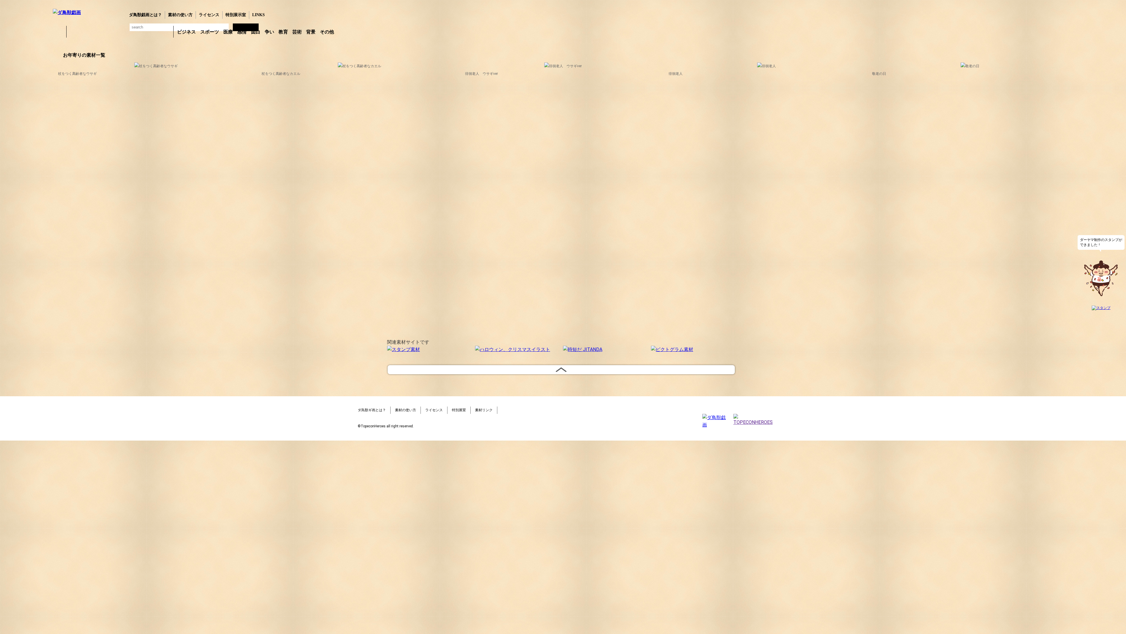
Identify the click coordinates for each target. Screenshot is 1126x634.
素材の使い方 (180, 15)
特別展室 (459, 410)
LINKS (258, 15)
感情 (242, 32)
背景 (311, 32)
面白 (255, 32)
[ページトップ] (561, 369)
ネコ (120, 32)
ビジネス (186, 32)
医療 (228, 32)
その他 (327, 32)
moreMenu (351, 31)
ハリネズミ (166, 32)
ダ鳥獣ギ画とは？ (372, 410)
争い (269, 32)
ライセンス (209, 15)
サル (150, 32)
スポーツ (209, 32)
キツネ (105, 32)
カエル (74, 32)
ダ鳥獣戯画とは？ (145, 15)
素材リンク (484, 410)
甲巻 (59, 32)
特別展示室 (235, 15)
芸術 (297, 32)
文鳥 (135, 32)
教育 (283, 32)
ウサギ (89, 32)
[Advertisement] (24, 141)
